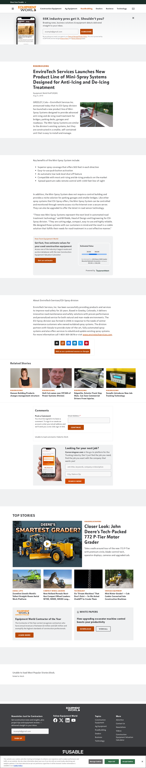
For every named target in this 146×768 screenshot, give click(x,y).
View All (103, 629)
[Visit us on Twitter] (61, 720)
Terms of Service (76, 38)
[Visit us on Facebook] (55, 720)
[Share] (68, 343)
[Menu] (12, 8)
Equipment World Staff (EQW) (45, 93)
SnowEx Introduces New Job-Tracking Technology (119, 394)
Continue (76, 427)
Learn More (24, 635)
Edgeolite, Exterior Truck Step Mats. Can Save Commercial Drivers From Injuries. (88, 396)
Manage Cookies (95, 761)
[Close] (142, 761)
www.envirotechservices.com (97, 334)
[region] (73, 762)
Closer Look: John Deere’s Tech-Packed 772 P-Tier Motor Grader (105, 534)
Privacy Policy (64, 38)
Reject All (111, 761)
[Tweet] (80, 343)
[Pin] (86, 343)
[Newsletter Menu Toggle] (133, 8)
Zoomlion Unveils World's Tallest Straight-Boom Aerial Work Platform (26, 596)
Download (85, 629)
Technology (79, 591)
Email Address (74, 416)
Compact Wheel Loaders (54, 591)
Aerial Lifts (18, 591)
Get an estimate (45, 260)
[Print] (57, 343)
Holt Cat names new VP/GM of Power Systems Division (56, 394)
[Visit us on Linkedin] (67, 720)
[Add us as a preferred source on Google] (62, 343)
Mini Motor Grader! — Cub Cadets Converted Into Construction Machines (117, 596)
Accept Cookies (128, 761)
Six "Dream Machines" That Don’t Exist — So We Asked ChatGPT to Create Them (86, 596)
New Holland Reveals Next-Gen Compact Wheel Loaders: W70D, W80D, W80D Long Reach (56, 596)
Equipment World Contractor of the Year (38, 619)
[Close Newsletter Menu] (133, 17)
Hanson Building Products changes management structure (24, 394)
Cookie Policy (17, 766)
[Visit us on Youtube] (73, 720)
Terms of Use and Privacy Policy (77, 36)
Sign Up (18, 738)
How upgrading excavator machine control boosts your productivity (101, 620)
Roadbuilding (41, 66)
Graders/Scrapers (92, 521)
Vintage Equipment (113, 591)
